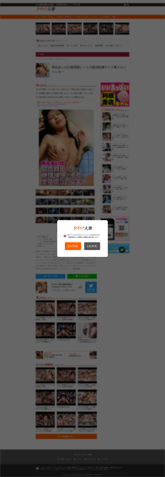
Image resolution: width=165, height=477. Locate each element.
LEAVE (92, 246)
